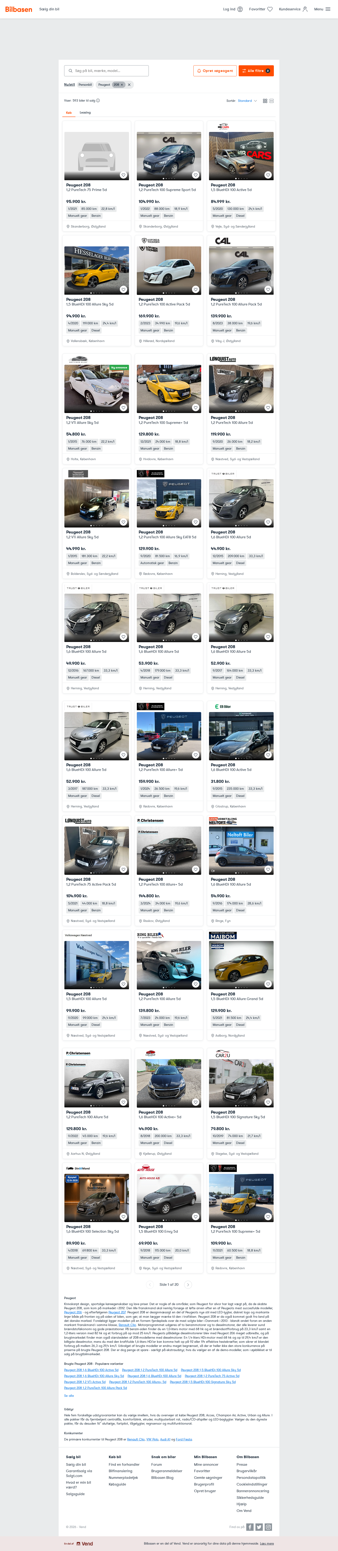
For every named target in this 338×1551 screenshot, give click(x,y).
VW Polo (152, 1439)
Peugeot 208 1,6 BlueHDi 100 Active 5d (91, 1370)
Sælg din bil (76, 1464)
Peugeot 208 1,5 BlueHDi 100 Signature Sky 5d (203, 1382)
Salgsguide (75, 1494)
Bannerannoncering (253, 1491)
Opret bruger (205, 1491)
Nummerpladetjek (123, 1477)
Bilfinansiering (120, 1471)
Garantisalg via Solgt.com (79, 1473)
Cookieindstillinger (252, 1484)
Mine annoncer (206, 1464)
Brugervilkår (247, 1471)
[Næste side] (188, 1285)
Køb (69, 113)
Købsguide (117, 1484)
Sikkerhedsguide (250, 1497)
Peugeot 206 (73, 1312)
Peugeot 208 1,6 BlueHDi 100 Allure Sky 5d (94, 1376)
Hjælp (242, 1504)
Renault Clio (127, 1325)
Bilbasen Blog (162, 1477)
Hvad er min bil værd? (78, 1485)
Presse (242, 1464)
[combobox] (106, 70)
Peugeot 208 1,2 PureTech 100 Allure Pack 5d (95, 1388)
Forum (156, 1464)
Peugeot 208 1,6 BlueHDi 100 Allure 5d (154, 1376)
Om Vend (244, 1510)
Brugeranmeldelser (166, 1471)
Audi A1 (165, 1439)
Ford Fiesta (184, 1439)
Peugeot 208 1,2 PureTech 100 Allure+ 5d (137, 1382)
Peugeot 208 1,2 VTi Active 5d (85, 1382)
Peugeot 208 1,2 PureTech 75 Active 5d (212, 1376)
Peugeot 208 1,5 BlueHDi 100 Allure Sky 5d (211, 1370)
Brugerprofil (204, 1484)
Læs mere (267, 1543)
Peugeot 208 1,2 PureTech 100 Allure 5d (149, 1370)
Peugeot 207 (117, 1312)
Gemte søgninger (208, 1477)
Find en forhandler (124, 1464)
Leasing (85, 112)
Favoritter (202, 1471)
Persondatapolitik (251, 1477)
